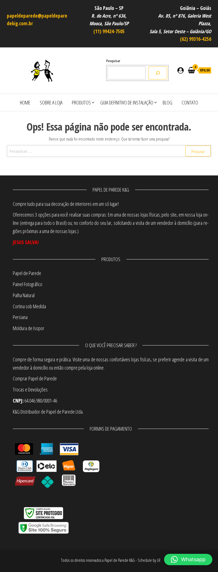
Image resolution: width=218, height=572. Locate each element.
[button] (188, 559)
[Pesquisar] (157, 72)
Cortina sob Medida (29, 306)
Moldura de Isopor (28, 328)
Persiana (20, 317)
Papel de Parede (27, 273)
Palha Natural (24, 295)
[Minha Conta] (180, 70)
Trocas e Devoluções (30, 389)
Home (25, 102)
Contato (190, 102)
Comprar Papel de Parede (35, 378)
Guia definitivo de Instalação (126, 102)
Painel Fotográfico (27, 284)
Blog (167, 102)
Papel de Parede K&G (119, 560)
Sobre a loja (51, 102)
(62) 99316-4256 (195, 39)
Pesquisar (113, 60)
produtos (81, 102)
